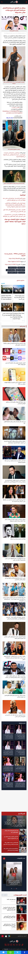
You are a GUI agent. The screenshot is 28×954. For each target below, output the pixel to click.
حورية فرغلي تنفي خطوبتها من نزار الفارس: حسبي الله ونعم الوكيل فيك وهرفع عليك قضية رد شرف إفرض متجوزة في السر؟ (15, 204)
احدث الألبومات (21, 858)
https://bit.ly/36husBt (14, 258)
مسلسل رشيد (21, 272)
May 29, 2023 (9, 117)
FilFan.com (23, 949)
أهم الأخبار (21, 813)
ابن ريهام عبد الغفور (10, 270)
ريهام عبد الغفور (21, 267)
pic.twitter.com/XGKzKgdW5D (14, 113)
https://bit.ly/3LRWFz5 (11, 264)
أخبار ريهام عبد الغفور (20, 270)
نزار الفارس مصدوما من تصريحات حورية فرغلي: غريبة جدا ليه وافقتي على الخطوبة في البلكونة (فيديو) (14, 154)
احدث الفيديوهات (15, 895)
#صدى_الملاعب (15, 107)
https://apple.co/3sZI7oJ (14, 261)
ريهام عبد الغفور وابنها (12, 272)
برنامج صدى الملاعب (12, 267)
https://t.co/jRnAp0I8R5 (12, 111)
